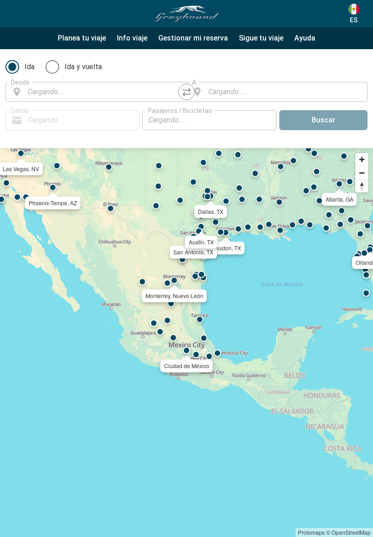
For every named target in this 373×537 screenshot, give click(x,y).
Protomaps (311, 532)
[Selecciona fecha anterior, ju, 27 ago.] (114, 120)
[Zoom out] (361, 172)
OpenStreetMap (351, 532)
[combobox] (104, 91)
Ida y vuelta (83, 66)
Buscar (323, 120)
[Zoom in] (361, 159)
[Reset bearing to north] (361, 186)
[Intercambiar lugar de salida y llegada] (186, 92)
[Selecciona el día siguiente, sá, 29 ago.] (128, 120)
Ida (30, 66)
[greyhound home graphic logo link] (186, 14)
